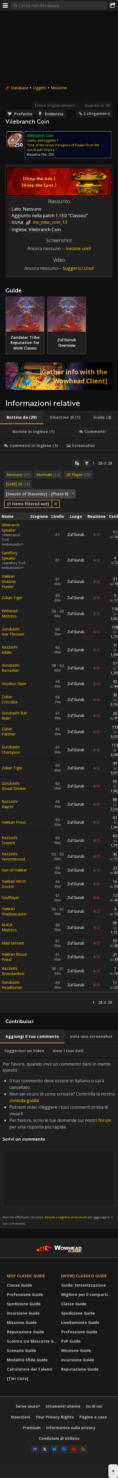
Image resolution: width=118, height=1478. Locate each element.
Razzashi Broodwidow (13, 971)
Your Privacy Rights (55, 1417)
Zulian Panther (9, 731)
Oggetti (39, 87)
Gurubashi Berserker (10, 668)
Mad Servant (13, 943)
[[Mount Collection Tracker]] (59, 376)
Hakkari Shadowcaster (14, 911)
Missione (59, 87)
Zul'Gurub (75, 534)
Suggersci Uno (78, 268)
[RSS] (83, 1449)
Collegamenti (97, 113)
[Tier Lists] (17, 1378)
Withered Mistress (10, 613)
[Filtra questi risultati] (87, 463)
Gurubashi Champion (11, 749)
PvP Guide (71, 1341)
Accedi (50, 1217)
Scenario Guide (21, 1350)
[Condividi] (112, 5)
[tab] (21, 417)
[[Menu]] (5, 5)
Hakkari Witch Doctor (14, 884)
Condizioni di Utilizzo (59, 1438)
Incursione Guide (23, 1313)
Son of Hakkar (14, 870)
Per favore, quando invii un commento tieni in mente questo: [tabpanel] (59, 1143)
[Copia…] (77, 463)
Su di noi (94, 1406)
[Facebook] (64, 1449)
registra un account (72, 1217)
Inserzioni (20, 1417)
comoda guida (23, 1100)
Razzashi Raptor (9, 804)
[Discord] (35, 1449)
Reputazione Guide (25, 1331)
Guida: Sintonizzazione (83, 1285)
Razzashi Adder (9, 649)
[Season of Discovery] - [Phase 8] (37, 493)
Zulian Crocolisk (10, 699)
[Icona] (14, 139)
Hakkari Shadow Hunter (9, 581)
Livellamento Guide (80, 1322)
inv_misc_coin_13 (49, 222)
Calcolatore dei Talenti (29, 1369)
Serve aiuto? (28, 1406)
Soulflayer (10, 897)
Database (19, 87)
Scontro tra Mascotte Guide (32, 1341)
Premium (32, 1427)
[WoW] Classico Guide (84, 1275)
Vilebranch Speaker (11, 527)
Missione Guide (22, 1322)
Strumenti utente (63, 1406)
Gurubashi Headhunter (12, 985)
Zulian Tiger (12, 597)
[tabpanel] (59, 733)
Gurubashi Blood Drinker (14, 786)
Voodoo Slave (14, 683)
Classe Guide (19, 1285)
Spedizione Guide (24, 1303)
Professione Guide (25, 1294)
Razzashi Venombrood (13, 856)
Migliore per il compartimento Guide (87, 1294)
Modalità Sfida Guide (27, 1359)
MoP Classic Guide (26, 1275)
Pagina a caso (93, 1417)
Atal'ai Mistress (9, 927)
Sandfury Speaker (9, 555)
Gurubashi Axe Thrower (13, 631)
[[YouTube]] (73, 1449)
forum (104, 1120)
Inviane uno (78, 248)
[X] (45, 1449)
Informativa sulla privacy (70, 1427)
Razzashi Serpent (9, 840)
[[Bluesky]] (54, 1449)
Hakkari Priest (14, 822)
